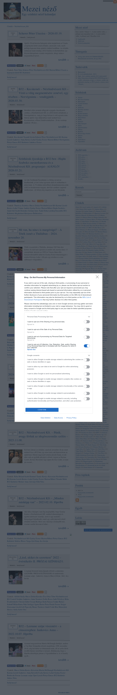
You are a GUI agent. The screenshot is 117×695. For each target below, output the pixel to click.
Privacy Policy (71, 418)
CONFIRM (42, 410)
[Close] (98, 277)
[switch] (87, 321)
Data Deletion (46, 418)
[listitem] (58, 317)
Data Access (58, 418)
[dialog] (58, 347)
